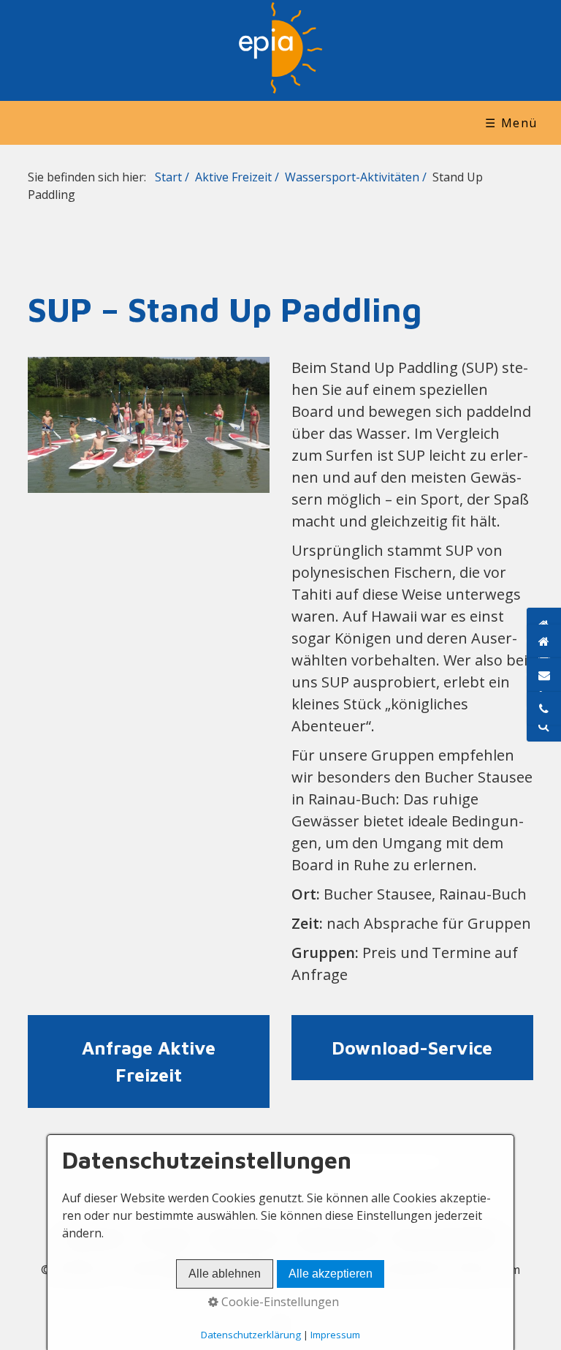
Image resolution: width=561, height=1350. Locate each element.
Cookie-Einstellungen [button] (278, 1302)
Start (168, 177)
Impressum (335, 1334)
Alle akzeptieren (331, 1273)
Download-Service (412, 1048)
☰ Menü (511, 123)
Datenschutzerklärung (251, 1334)
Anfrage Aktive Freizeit (148, 1061)
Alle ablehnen (224, 1273)
